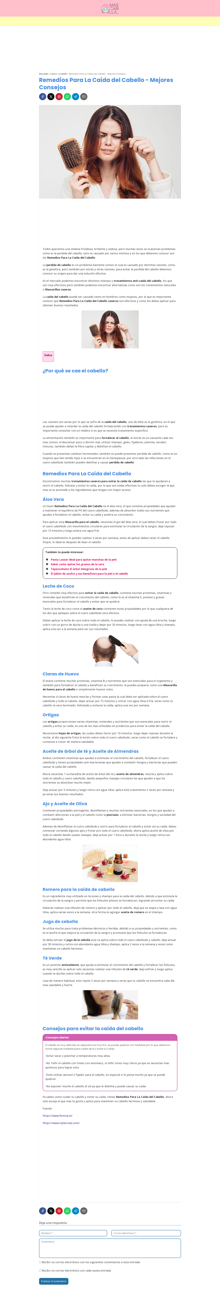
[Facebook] (42, 96)
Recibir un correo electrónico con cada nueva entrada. (76, 1270)
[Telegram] (75, 96)
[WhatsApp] (67, 96)
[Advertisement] (110, 49)
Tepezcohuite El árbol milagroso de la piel (79, 569)
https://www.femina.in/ (57, 1115)
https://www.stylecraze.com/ (61, 1123)
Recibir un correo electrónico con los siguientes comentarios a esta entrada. (91, 1262)
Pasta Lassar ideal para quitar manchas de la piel (83, 559)
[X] (50, 96)
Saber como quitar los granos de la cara (77, 564)
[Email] (83, 96)
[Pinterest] (59, 96)
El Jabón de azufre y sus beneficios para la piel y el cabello (89, 573)
